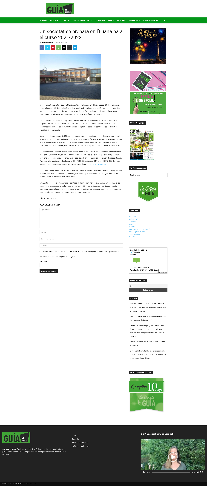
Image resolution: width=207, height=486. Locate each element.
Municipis (54, 20)
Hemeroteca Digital (150, 20)
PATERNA (132, 216)
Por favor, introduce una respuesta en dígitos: (57, 256)
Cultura (66, 20)
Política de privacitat (80, 442)
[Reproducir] (144, 472)
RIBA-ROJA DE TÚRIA (137, 232)
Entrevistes (100, 20)
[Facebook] (42, 47)
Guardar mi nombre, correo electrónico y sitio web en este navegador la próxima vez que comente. (81, 251)
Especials (121, 20)
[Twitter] (47, 47)
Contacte (75, 439)
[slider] (171, 472)
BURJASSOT (133, 219)
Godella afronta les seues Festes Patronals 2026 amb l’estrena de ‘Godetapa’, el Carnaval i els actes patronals (148, 307)
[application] (173, 457)
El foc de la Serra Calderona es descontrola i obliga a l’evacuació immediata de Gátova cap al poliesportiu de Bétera (148, 354)
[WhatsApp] (58, 47)
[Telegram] (75, 47)
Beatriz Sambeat (47, 42)
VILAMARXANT (134, 234)
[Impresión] (69, 47)
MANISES (132, 224)
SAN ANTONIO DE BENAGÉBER (141, 229)
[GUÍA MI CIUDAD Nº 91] (142, 160)
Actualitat (44, 20)
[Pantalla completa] (201, 472)
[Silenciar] (197, 472)
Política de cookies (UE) (81, 446)
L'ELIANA (132, 226)
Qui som (75, 435)
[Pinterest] (53, 47)
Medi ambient (79, 20)
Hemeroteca (134, 20)
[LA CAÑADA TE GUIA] (148, 192)
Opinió (109, 20)
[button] (164, 20)
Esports (90, 20)
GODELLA (132, 221)
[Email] (64, 47)
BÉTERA (132, 237)
